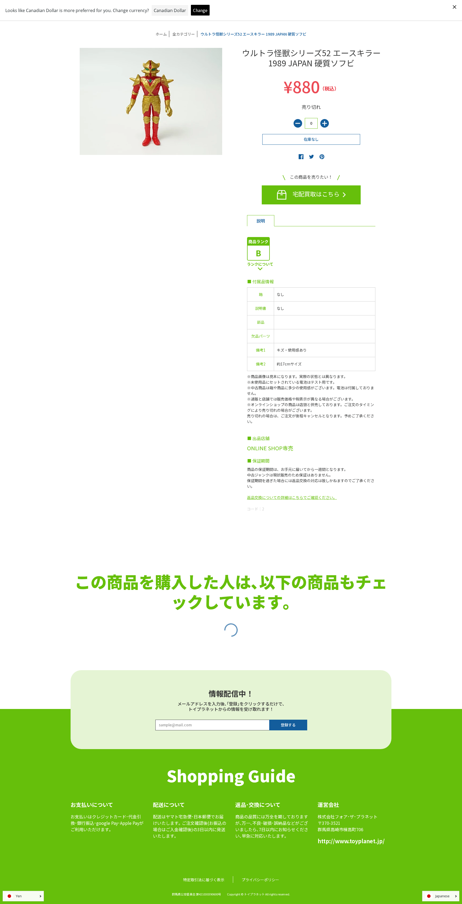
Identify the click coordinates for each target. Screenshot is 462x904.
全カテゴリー (183, 34)
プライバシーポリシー (260, 879)
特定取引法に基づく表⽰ (203, 879)
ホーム (161, 34)
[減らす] (298, 123)
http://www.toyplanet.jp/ (351, 841)
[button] (301, 156)
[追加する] (324, 123)
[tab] (260, 220)
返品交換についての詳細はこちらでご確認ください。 (292, 497)
